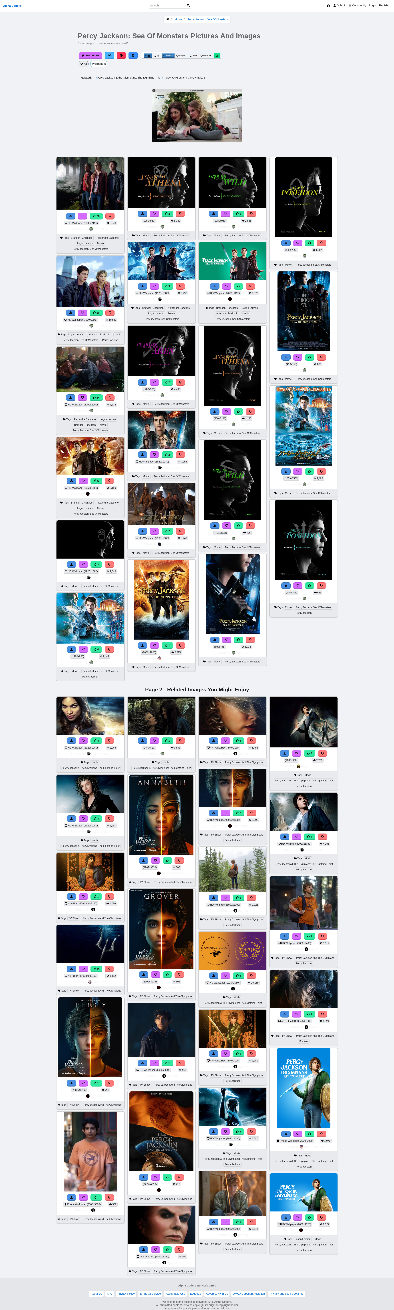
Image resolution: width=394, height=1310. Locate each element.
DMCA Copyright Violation (249, 1293)
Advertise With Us (217, 1293)
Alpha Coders (12, 5)
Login (372, 5)
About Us (96, 1293)
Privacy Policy (126, 1293)
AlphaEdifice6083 (314, 766)
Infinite (169, 55)
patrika (101, 909)
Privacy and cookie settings (286, 1293)
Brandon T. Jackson (81, 238)
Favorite (92, 55)
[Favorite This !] (154, 382)
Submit (341, 5)
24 (98, 397)
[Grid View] (148, 55)
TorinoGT (101, 229)
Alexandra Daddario (108, 238)
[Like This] (238, 286)
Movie (178, 19)
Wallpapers (99, 63)
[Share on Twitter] (109, 55)
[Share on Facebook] (133, 55)
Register (384, 5)
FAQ (110, 1293)
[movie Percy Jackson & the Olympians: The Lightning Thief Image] (161, 733)
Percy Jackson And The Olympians (102, 918)
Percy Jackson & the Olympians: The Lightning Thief (128, 77)
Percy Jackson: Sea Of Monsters (207, 19)
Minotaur (303, 1041)
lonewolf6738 (172, 544)
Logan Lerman (85, 243)
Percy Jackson (110, 340)
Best (194, 55)
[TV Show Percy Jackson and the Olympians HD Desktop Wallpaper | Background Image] (90, 962)
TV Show (73, 918)
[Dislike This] (180, 382)
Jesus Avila (100, 982)
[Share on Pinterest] (121, 55)
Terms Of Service (150, 1293)
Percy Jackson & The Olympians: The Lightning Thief (90, 768)
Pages (182, 55)
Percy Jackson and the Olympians (183, 77)
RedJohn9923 (100, 494)
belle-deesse (100, 577)
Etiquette (195, 1293)
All (85, 63)
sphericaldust (172, 658)
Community (358, 5)
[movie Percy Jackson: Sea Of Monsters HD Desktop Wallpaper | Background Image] (161, 447)
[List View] (156, 55)
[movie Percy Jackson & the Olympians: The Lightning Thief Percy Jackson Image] (303, 1127)
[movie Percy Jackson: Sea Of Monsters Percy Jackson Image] (303, 578)
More (206, 55)
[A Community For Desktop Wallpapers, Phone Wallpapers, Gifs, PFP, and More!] (167, 19)
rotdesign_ (243, 988)
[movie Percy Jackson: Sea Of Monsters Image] (161, 375)
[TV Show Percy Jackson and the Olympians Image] (90, 1076)
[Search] (188, 5)
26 (98, 216)
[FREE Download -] (142, 382)
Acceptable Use (175, 1293)
